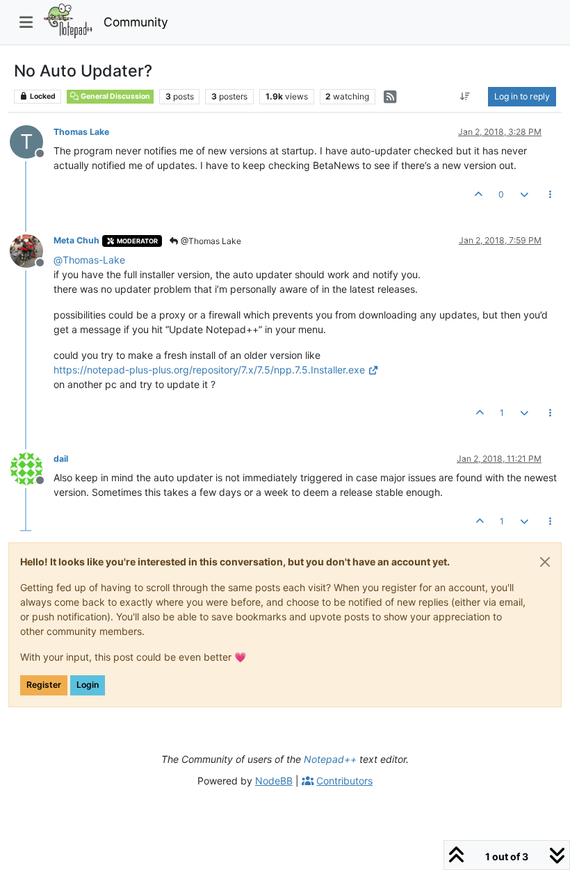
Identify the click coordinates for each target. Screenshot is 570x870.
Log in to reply (522, 96)
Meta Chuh (76, 240)
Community (136, 22)
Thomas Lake (81, 132)
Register (43, 684)
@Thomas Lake (210, 241)
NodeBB (274, 781)
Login (87, 684)
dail (61, 458)
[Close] (545, 562)
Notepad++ (330, 759)
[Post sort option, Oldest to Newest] (465, 96)
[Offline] (32, 249)
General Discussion (114, 96)
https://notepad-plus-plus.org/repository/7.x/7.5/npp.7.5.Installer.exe (209, 370)
